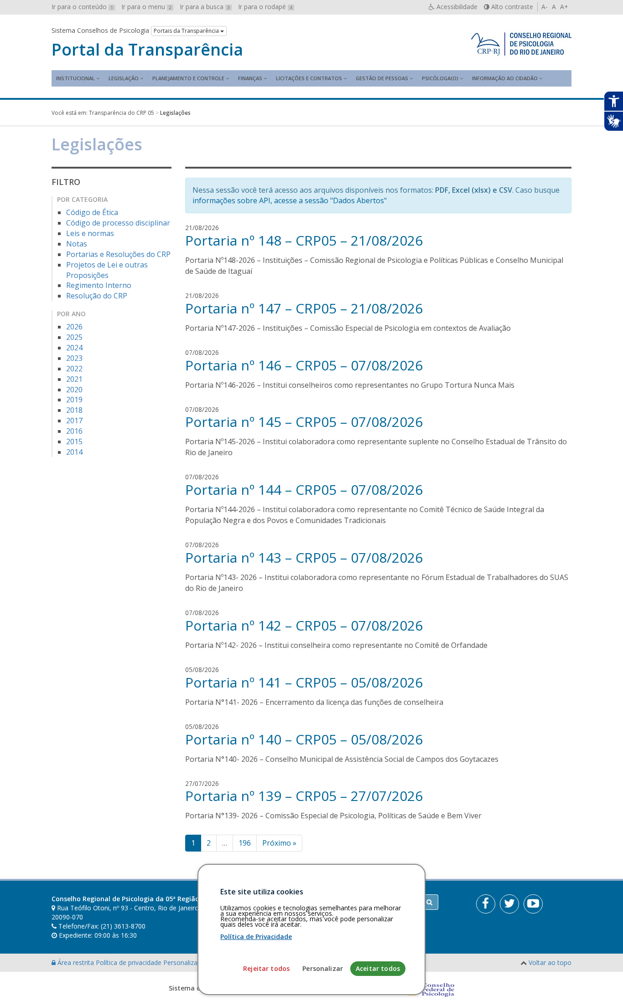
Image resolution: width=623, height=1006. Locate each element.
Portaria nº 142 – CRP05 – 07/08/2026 (304, 625)
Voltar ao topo (550, 962)
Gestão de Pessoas (382, 78)
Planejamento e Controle (188, 78)
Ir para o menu (146, 6)
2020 (74, 390)
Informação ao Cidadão (505, 78)
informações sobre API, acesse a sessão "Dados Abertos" (289, 200)
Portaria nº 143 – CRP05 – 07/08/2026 (304, 557)
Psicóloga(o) (440, 78)
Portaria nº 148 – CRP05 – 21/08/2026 (304, 240)
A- (544, 6)
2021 (74, 379)
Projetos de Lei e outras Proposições (107, 270)
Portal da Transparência (147, 50)
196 (245, 843)
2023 (74, 358)
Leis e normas (90, 233)
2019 (74, 400)
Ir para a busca (205, 6)
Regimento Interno (98, 285)
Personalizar (322, 968)
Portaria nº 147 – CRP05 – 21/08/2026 (304, 308)
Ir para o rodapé (265, 6)
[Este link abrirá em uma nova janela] (485, 904)
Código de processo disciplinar (118, 223)
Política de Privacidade (256, 936)
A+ (564, 6)
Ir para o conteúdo (82, 6)
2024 (74, 348)
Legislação (124, 78)
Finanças (250, 78)
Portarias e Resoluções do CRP (118, 254)
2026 (74, 327)
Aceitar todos (378, 968)
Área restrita (76, 962)
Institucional (75, 78)
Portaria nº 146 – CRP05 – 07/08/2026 (304, 365)
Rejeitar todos (266, 968)
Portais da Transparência (187, 31)
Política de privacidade (129, 962)
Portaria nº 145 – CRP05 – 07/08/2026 (304, 421)
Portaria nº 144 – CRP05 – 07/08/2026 (304, 489)
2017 (74, 421)
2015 (74, 441)
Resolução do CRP (96, 296)
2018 (74, 410)
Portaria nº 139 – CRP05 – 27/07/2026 (304, 795)
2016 (74, 431)
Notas (76, 244)
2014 (74, 452)
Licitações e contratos (309, 78)
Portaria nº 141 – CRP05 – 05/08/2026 (304, 682)
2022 (74, 369)
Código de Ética (92, 212)
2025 (74, 337)
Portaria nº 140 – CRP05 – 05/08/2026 (304, 739)
